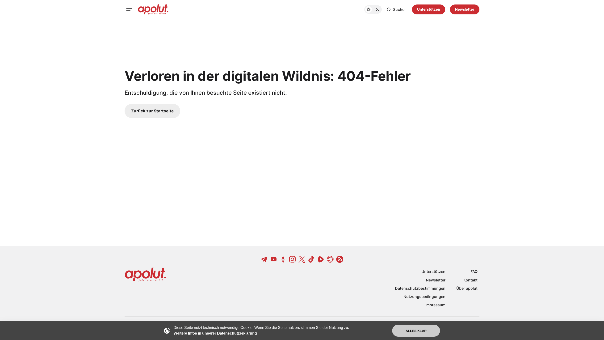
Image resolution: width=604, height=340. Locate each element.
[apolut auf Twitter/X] (302, 259)
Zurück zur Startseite (152, 111)
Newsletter (464, 9)
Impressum (435, 304)
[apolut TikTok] (311, 259)
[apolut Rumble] (320, 259)
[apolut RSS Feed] (339, 259)
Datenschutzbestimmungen (420, 288)
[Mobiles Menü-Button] (129, 9)
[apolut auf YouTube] (273, 259)
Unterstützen (428, 9)
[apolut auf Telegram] (264, 259)
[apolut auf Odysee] (330, 259)
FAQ (474, 271)
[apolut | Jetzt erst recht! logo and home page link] (153, 9)
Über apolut (467, 288)
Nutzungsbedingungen (424, 296)
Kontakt (470, 280)
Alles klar (416, 331)
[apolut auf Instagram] (292, 259)
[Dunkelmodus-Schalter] (373, 9)
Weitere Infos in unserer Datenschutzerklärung (215, 333)
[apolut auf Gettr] (283, 259)
